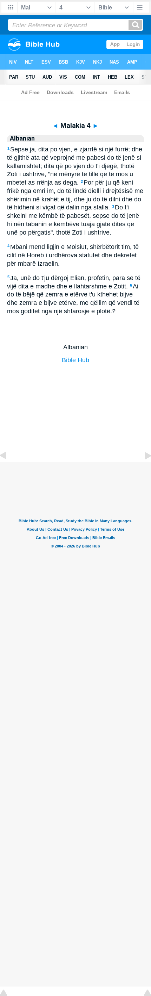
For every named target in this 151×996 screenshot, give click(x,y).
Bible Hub (75, 360)
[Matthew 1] (142, 471)
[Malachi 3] (9, 471)
